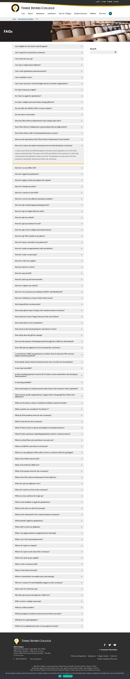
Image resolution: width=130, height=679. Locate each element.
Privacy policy (68, 676)
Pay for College (65, 13)
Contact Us (113, 656)
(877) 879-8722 (21, 659)
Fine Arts (102, 13)
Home (14, 19)
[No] (128, 675)
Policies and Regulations (78, 656)
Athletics (93, 13)
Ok (60, 676)
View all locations (35, 659)
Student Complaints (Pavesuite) (107, 659)
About (30, 13)
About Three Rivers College (25, 19)
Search (93, 48)
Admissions (40, 13)
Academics (51, 13)
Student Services (80, 13)
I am (23, 13)
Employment (92, 656)
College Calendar (103, 656)
